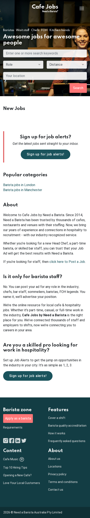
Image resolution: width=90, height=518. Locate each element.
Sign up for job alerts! (45, 154)
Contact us (55, 489)
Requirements (12, 427)
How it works (56, 433)
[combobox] (45, 76)
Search (78, 88)
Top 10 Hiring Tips (15, 467)
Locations (55, 466)
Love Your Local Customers (21, 483)
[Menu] (78, 8)
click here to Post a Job (67, 262)
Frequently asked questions (66, 441)
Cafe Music (10, 459)
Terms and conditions (63, 482)
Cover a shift (56, 418)
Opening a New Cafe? (17, 475)
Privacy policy (57, 474)
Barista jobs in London (19, 185)
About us (54, 458)
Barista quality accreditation (67, 425)
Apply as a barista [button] (18, 418)
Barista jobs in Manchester (22, 190)
